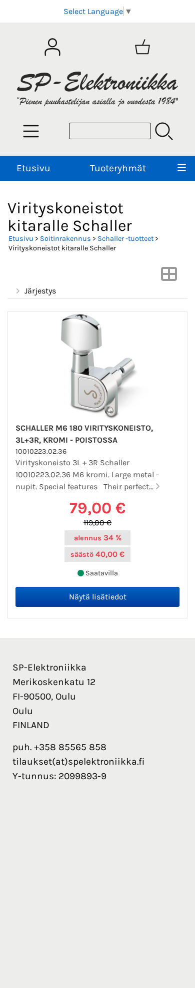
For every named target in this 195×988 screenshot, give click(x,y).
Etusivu (33, 168)
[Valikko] (181, 168)
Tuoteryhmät (118, 168)
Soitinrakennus (65, 238)
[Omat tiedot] (53, 47)
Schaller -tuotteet (126, 238)
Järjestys (40, 290)
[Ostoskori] (143, 47)
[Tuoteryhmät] (31, 131)
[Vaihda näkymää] (169, 277)
